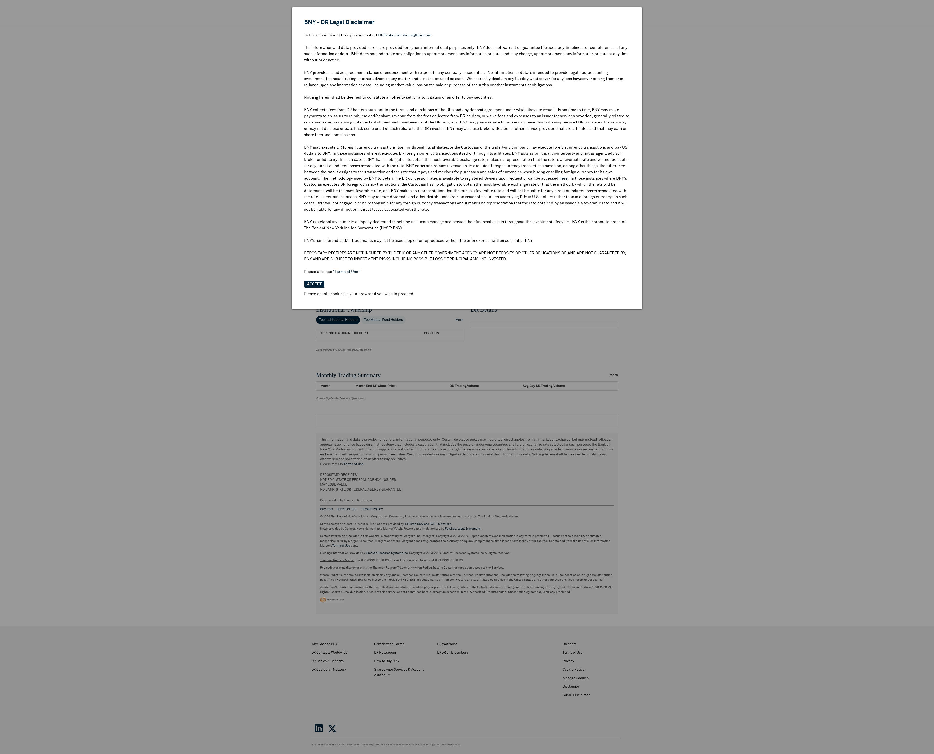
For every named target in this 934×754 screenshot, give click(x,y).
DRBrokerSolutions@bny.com (404, 35)
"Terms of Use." (346, 272)
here (563, 178)
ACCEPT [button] (314, 284)
